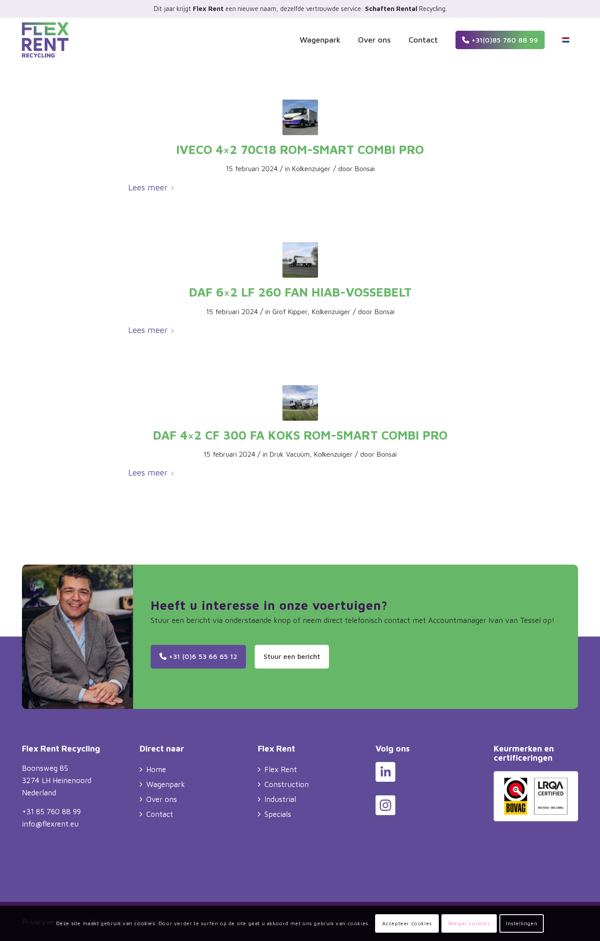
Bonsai (365, 168)
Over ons (161, 799)
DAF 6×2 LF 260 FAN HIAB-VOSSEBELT (300, 292)
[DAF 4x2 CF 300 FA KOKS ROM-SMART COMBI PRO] (300, 403)
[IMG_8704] (300, 260)
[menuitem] (320, 40)
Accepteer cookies (407, 923)
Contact (159, 814)
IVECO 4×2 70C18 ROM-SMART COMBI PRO (300, 149)
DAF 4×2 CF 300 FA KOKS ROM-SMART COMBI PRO (300, 435)
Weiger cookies (469, 923)
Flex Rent (280, 769)
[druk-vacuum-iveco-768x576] (300, 117)
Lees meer (148, 187)
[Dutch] (565, 40)
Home (156, 769)
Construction (286, 784)
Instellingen (521, 923)
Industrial (280, 799)
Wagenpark (165, 784)
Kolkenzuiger (311, 168)
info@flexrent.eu (50, 823)
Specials (277, 814)
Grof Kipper (289, 311)
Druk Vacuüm (290, 454)
